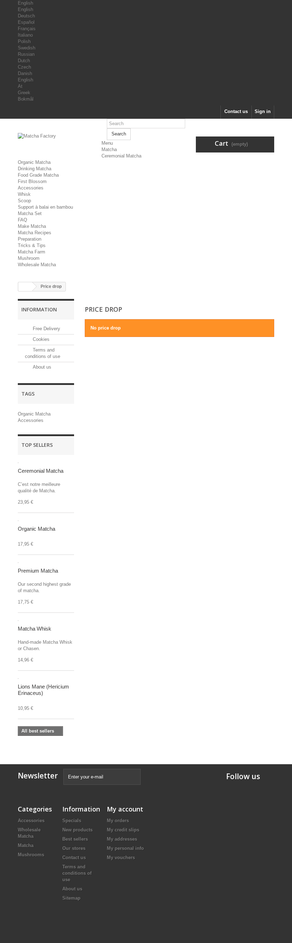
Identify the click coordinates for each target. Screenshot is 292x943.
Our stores (73, 848)
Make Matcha (32, 226)
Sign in (263, 111)
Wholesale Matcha (37, 264)
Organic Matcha (34, 162)
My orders (118, 820)
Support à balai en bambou (45, 207)
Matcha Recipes (34, 232)
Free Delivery (45, 328)
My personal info (125, 848)
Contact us (236, 111)
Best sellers (75, 839)
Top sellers (37, 444)
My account (125, 809)
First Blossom (32, 181)
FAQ (22, 220)
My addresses (122, 839)
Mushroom (29, 258)
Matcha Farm (31, 251)
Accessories (30, 188)
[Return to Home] (25, 286)
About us (41, 367)
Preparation (29, 239)
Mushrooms (31, 854)
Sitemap (71, 898)
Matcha (109, 149)
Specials (71, 820)
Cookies (40, 339)
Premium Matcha (38, 571)
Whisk (24, 194)
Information (39, 309)
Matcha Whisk (34, 629)
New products (77, 829)
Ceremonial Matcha (121, 156)
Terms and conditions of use (77, 873)
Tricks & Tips (32, 245)
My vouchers (121, 857)
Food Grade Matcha (38, 175)
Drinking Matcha (34, 168)
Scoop (24, 200)
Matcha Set (30, 213)
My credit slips (123, 829)
